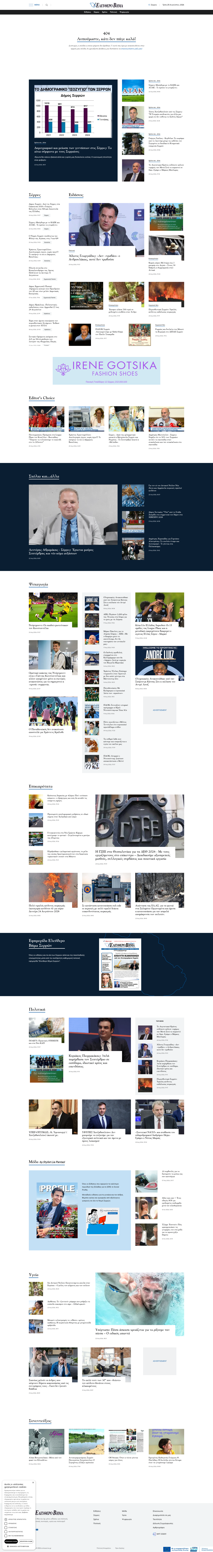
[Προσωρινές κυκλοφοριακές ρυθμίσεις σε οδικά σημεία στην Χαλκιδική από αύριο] (36, 820)
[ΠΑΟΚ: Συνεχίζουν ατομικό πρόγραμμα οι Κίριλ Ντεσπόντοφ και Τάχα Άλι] (92, 711)
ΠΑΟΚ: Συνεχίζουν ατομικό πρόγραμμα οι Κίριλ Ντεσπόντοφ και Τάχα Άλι (116, 707)
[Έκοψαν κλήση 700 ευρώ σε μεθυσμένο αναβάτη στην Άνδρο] (126, 295)
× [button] (33, 1482)
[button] (18, 1546)
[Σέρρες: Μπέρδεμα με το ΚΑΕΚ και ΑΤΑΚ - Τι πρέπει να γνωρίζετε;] (133, 90)
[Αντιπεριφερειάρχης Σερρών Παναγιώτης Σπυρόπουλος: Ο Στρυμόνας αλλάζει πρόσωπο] (86, 1442)
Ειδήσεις (87, 12)
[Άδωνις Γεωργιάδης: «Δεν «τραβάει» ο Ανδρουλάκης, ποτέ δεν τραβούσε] (106, 230)
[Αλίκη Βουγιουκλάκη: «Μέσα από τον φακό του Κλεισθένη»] (46, 1442)
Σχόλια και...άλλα (40, 142)
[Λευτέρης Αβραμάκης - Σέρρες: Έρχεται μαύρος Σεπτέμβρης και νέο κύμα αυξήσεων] (73, 515)
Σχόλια (104, 12)
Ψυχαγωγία (124, 12)
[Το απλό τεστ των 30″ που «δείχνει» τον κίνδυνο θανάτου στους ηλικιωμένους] (106, 1365)
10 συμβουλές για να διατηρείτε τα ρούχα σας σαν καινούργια (172, 1174)
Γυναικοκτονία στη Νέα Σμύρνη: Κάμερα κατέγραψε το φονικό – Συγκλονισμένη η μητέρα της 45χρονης (68, 835)
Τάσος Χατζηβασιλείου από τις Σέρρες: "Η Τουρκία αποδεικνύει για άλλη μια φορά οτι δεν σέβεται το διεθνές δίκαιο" (166, 114)
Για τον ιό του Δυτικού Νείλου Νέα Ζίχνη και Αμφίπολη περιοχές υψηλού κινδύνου (165, 488)
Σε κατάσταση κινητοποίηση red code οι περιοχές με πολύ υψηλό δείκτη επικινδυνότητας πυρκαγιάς (101, 909)
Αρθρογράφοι (159, 1528)
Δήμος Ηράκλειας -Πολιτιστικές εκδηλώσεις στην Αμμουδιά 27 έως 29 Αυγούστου (44, 307)
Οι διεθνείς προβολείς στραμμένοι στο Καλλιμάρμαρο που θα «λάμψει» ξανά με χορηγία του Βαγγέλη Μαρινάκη (115, 658)
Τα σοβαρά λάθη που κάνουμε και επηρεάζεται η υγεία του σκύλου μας (115, 741)
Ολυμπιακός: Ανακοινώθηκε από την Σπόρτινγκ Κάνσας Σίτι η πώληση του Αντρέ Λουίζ (155, 682)
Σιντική (46, 345)
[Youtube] (37, 1529)
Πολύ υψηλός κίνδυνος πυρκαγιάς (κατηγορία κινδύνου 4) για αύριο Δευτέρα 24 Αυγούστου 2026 (47, 909)
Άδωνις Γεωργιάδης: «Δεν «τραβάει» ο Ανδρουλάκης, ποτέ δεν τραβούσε (168, 1047)
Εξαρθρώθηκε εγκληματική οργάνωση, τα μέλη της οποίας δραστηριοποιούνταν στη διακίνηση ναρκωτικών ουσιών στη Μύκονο (67, 854)
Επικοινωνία (158, 1511)
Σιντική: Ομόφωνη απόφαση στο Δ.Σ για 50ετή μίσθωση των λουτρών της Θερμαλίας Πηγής (43, 339)
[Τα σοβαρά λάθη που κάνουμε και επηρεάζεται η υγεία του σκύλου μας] (92, 745)
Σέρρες (96, 12)
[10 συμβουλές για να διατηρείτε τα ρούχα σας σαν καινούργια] (146, 1181)
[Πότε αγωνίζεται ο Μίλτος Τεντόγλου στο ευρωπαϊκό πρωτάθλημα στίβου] (92, 728)
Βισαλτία (47, 242)
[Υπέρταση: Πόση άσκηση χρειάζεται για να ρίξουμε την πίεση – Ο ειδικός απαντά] (139, 1304)
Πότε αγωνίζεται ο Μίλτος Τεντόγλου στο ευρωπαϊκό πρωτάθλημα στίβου (115, 724)
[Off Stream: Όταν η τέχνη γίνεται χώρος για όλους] (126, 1442)
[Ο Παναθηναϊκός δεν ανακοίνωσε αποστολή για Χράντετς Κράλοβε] (53, 714)
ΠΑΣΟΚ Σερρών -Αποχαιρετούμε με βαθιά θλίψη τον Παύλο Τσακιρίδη (109, 331)
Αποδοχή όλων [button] (11, 1541)
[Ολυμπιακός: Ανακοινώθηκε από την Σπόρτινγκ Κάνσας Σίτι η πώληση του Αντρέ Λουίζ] (92, 603)
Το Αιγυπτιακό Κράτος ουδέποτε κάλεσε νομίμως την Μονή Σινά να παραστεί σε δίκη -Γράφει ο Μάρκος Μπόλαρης (166, 167)
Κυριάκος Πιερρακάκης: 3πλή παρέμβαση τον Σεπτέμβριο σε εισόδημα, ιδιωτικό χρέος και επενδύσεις (167, 1066)
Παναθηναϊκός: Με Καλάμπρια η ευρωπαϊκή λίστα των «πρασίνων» (114, 690)
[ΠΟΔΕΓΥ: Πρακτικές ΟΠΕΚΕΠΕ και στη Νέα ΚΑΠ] (46, 1030)
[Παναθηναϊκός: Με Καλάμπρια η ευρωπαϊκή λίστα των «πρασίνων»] (92, 694)
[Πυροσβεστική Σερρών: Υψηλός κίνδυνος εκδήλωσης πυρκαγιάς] (166, 295)
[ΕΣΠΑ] (188, 1549)
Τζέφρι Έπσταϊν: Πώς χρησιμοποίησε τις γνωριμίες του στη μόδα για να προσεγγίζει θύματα (172, 1230)
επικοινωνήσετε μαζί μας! (131, 49)
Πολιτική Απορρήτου (104, 1548)
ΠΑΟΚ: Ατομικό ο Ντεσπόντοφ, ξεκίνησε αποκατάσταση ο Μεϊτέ (114, 758)
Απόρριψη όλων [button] (26, 1541)
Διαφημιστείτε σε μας (162, 1515)
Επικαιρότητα (153, 258)
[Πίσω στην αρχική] (106, 5)
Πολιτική (113, 12)
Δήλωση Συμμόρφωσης (163, 1523)
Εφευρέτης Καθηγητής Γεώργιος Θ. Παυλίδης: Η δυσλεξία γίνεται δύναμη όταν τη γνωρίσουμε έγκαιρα (165, 1460)
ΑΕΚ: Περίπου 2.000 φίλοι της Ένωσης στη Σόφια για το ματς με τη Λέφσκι (115, 617)
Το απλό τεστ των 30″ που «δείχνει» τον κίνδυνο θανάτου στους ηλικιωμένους (101, 1383)
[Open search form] (46, 5)
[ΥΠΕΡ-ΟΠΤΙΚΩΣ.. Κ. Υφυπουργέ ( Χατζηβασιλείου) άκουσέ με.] (53, 1117)
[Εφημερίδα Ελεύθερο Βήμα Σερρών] (134, 964)
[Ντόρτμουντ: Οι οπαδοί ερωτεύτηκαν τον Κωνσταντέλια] (53, 610)
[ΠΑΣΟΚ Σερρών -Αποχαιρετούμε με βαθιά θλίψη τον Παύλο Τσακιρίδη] (80, 335)
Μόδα (47, 1162)
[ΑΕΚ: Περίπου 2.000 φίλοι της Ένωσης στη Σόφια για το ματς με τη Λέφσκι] (92, 620)
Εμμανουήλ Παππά (50, 279)
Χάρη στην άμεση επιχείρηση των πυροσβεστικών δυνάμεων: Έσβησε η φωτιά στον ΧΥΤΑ (44, 323)
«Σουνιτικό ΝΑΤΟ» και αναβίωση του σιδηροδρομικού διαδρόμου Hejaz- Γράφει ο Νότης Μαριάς (155, 1135)
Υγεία (33, 1275)
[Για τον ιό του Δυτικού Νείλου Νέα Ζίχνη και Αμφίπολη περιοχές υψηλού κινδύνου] (133, 495)
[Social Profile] (57, 1210)
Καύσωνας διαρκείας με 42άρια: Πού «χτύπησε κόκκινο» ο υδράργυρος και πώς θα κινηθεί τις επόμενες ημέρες (67, 798)
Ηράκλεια (47, 313)
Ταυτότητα (157, 1519)
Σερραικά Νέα (153, 305)
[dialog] (19, 1515)
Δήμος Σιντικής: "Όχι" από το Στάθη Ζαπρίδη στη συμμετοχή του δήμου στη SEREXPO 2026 (166, 514)
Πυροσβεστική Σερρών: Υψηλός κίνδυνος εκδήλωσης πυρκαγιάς (167, 1081)
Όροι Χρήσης (119, 1548)
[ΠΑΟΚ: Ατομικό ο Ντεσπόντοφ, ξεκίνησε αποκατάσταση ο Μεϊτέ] (92, 762)
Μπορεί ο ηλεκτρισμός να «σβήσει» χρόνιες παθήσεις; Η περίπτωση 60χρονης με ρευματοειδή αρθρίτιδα (69, 1322)
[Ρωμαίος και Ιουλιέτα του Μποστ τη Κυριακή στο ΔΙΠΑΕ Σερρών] (140, 335)
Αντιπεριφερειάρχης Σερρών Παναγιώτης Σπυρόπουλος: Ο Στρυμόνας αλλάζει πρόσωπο (82, 1460)
